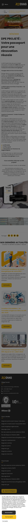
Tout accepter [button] (9, 517)
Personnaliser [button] (9, 512)
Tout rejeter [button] (5, 521)
